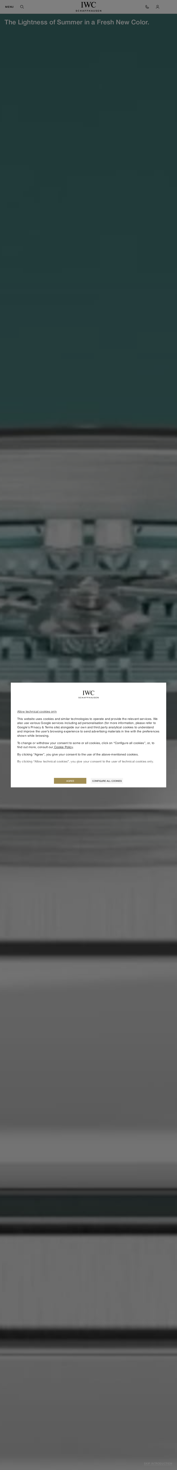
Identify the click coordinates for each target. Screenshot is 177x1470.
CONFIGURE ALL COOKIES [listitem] (107, 780)
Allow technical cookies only (37, 711)
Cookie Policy (63, 747)
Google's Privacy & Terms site (38, 727)
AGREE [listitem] (70, 780)
